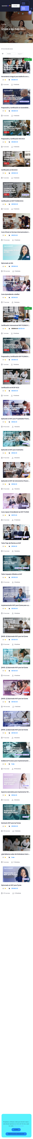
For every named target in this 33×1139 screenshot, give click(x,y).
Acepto (16, 1129)
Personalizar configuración (16, 1133)
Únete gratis (23, 8)
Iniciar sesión (23, 3)
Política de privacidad (18, 1126)
